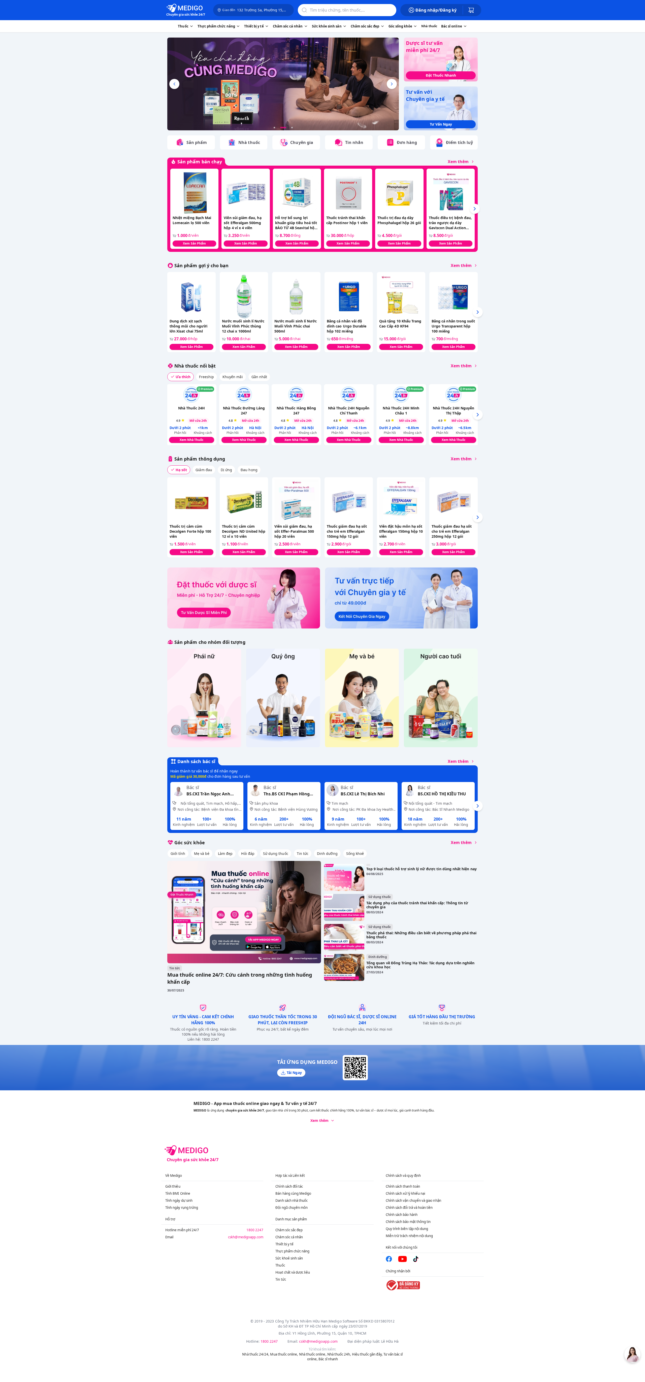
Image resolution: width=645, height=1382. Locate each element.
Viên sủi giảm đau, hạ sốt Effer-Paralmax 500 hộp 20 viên (294, 531)
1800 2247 (255, 1230)
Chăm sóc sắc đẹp (289, 1230)
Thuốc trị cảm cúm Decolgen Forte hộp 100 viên (190, 531)
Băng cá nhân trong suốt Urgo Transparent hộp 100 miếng (453, 326)
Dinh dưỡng (327, 853)
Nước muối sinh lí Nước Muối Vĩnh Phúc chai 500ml (295, 326)
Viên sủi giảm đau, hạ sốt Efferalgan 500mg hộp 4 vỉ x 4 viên (242, 222)
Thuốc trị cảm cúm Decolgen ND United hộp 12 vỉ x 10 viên (243, 531)
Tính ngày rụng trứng (181, 1207)
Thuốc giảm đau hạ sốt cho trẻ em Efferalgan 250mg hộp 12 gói (452, 531)
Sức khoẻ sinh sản (289, 1258)
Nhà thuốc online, (313, 1354)
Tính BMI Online (177, 1193)
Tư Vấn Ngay (441, 124)
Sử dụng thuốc (275, 853)
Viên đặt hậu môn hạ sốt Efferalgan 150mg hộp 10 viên (401, 531)
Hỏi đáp (247, 853)
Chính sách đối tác (289, 1186)
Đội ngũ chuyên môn (291, 1207)
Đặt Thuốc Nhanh (441, 75)
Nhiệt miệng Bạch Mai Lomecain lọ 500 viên (192, 220)
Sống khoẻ (355, 853)
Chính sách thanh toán (403, 1186)
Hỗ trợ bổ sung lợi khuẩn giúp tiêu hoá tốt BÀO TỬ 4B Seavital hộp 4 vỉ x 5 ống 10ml (296, 222)
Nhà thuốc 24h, (339, 1354)
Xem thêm (458, 161)
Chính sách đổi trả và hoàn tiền (409, 1207)
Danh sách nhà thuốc (291, 1200)
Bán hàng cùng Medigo (293, 1193)
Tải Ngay (294, 1072)
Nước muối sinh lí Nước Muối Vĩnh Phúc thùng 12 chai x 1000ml (243, 326)
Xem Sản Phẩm (194, 243)
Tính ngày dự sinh (178, 1200)
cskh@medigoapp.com (245, 1237)
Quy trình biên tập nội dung (407, 1228)
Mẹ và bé (201, 853)
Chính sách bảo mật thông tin (408, 1221)
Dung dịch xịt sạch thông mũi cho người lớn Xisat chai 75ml (188, 326)
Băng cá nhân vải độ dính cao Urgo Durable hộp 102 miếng (346, 326)
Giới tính (178, 853)
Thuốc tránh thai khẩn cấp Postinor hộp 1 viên (347, 220)
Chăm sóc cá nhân (289, 1237)
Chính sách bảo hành (401, 1214)
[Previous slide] (174, 84)
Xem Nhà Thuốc (192, 440)
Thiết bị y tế (284, 1244)
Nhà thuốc (429, 26)
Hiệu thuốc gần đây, (367, 1354)
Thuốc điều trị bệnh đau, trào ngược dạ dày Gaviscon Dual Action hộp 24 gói (450, 222)
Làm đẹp (225, 853)
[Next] (475, 209)
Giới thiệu (172, 1186)
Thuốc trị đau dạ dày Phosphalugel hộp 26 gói (399, 220)
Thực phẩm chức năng (292, 1251)
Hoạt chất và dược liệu (292, 1272)
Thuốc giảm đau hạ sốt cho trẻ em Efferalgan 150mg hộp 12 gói (347, 531)
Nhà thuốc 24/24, (255, 1354)
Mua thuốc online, (284, 1354)
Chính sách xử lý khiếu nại (405, 1193)
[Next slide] (392, 84)
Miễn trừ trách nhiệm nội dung (409, 1236)
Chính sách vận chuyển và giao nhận (413, 1200)
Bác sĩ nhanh (328, 1359)
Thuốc (280, 1265)
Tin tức (302, 853)
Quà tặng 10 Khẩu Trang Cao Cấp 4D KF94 (400, 323)
